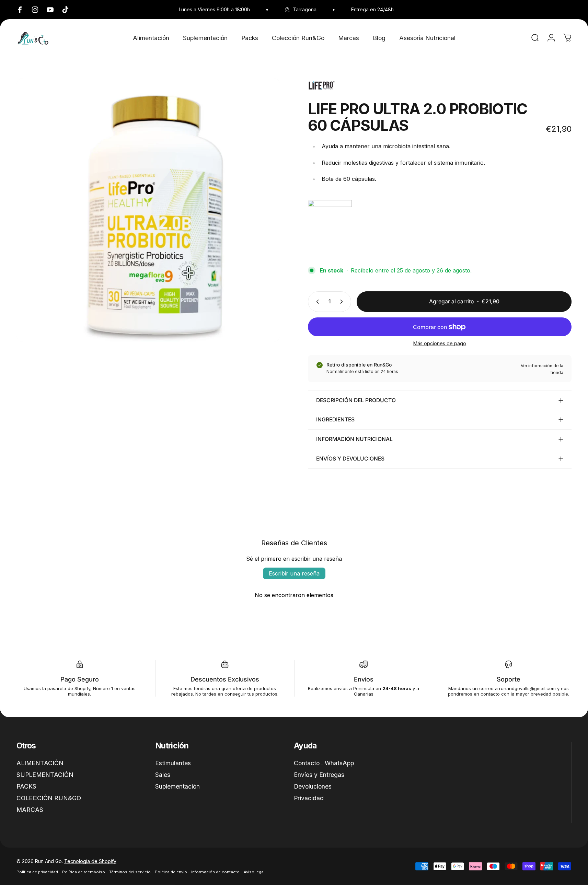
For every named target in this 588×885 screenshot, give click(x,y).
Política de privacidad (37, 872)
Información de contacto (215, 872)
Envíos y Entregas (319, 774)
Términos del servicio (130, 872)
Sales (162, 774)
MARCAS (29, 809)
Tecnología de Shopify (90, 861)
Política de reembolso (83, 872)
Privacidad (309, 798)
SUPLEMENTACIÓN (44, 774)
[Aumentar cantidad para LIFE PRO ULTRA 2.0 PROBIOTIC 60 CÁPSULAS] (343, 302)
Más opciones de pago (439, 343)
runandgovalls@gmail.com (528, 688)
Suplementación (177, 786)
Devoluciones (313, 786)
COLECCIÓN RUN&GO (48, 798)
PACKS (26, 786)
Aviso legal (254, 872)
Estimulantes (173, 763)
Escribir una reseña (294, 573)
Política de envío (171, 872)
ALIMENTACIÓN (40, 763)
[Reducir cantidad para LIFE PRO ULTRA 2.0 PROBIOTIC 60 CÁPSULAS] (316, 302)
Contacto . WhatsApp (324, 763)
